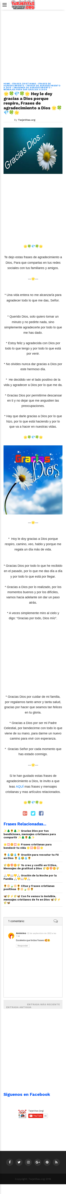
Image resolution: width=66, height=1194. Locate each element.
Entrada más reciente (43, 1004)
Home (7, 84)
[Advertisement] (33, 44)
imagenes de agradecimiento (32, 87)
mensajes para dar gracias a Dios (25, 89)
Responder (23, 946)
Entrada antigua (18, 1007)
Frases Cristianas (24, 84)
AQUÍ (20, 786)
